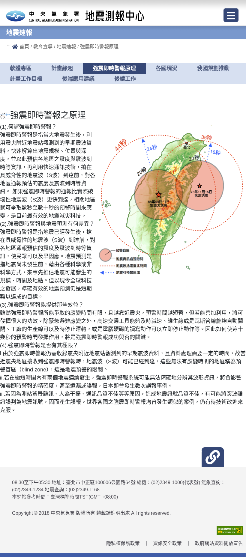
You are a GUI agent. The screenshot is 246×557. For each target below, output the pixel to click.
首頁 (24, 46)
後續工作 (125, 79)
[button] (213, 457)
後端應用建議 (78, 79)
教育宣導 (42, 46)
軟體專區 (21, 68)
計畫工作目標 (26, 79)
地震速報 (66, 46)
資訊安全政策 (167, 543)
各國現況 (166, 68)
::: (8, 46)
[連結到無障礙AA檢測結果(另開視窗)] (230, 530)
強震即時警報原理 (99, 46)
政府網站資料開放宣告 (219, 543)
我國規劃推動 (213, 68)
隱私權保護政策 (123, 543)
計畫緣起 (62, 68)
